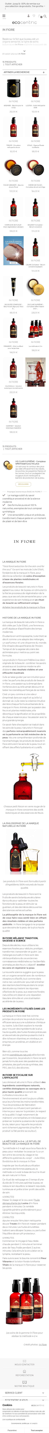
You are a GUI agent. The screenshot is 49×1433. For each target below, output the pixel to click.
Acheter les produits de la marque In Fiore (24, 607)
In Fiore (43, 1344)
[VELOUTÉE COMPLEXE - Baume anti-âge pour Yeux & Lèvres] (13, 295)
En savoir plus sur (14, 54)
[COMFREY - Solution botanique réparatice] (13, 415)
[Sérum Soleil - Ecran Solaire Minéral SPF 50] (13, 250)
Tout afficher (13, 64)
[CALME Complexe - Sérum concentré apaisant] (35, 254)
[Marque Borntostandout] (35, 372)
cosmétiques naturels (20, 1055)
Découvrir (23, 484)
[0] (39, 16)
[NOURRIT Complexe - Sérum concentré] (35, 214)
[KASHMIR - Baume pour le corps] (13, 95)
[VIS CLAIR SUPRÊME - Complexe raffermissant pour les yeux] (35, 295)
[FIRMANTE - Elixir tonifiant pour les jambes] (13, 336)
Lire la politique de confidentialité (14, 1419)
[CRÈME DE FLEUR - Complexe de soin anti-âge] (35, 175)
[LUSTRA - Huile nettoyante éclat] (35, 95)
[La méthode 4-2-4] (35, 335)
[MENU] (5, 16)
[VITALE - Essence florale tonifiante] (35, 135)
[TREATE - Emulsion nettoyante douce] (13, 135)
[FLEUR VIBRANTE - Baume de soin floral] (13, 175)
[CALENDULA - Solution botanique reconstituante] (13, 376)
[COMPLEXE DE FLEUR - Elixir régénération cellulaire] (13, 214)
